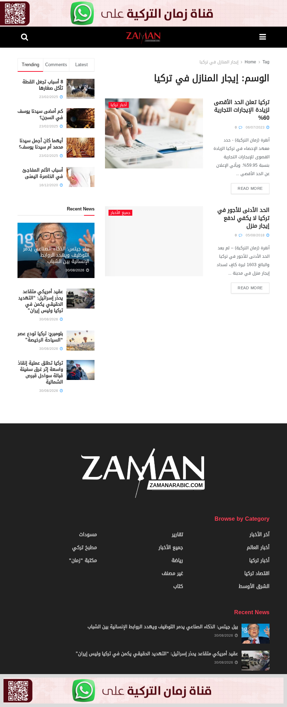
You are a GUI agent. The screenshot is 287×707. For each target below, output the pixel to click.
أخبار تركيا (119, 105)
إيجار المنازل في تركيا (219, 62)
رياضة (177, 560)
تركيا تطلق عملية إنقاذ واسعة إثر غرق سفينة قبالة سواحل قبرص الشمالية (40, 373)
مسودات (88, 534)
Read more (250, 188)
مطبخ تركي (84, 547)
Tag (266, 62)
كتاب (178, 586)
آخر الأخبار (260, 534)
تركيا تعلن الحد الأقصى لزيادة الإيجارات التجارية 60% (242, 110)
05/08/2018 (256, 235)
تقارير (177, 534)
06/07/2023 (256, 127)
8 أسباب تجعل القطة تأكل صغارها (42, 84)
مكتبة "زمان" (83, 560)
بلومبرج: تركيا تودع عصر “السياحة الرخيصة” (40, 336)
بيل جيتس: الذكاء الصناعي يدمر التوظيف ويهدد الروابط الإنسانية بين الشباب (56, 255)
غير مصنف (172, 573)
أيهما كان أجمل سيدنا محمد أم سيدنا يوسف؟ (41, 143)
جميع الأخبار (120, 213)
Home (250, 62)
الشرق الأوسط (254, 586)
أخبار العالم (258, 547)
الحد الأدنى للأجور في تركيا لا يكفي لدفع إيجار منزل (243, 218)
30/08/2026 (75, 270)
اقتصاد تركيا (257, 573)
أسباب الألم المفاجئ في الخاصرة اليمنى (42, 173)
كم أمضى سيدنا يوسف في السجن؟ (40, 114)
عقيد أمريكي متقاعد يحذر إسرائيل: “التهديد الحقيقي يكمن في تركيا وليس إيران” (40, 301)
